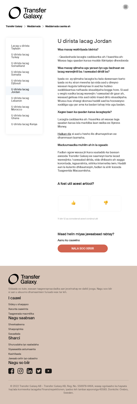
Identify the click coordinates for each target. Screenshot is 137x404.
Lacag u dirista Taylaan (20, 47)
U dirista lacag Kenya (24, 124)
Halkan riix (64, 134)
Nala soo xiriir (83, 248)
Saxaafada (14, 333)
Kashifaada (14, 354)
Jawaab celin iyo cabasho (23, 358)
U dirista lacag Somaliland (20, 64)
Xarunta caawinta (18, 309)
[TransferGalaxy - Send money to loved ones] (27, 11)
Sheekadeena (16, 324)
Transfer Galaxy (14, 26)
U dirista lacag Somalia (20, 73)
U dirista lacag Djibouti (20, 82)
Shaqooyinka (15, 329)
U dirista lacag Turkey (20, 56)
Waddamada (34, 26)
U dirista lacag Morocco (20, 108)
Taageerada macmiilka (21, 313)
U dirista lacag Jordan (20, 91)
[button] (73, 203)
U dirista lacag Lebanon (20, 99)
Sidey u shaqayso (18, 304)
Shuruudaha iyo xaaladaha (23, 344)
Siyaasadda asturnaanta (22, 349)
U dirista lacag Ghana (20, 117)
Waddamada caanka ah (57, 26)
